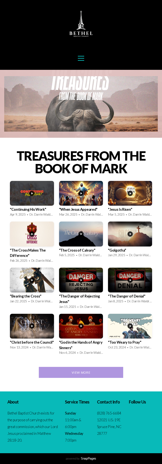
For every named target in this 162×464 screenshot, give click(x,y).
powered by (81, 458)
